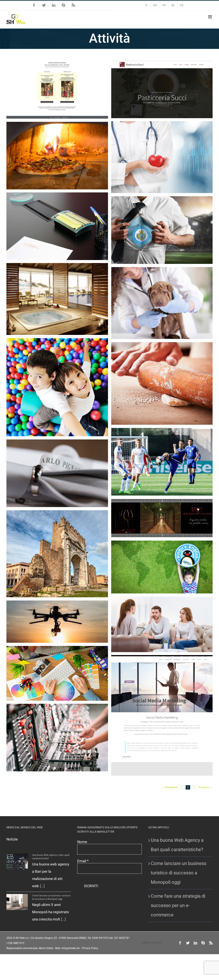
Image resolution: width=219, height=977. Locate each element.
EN (155, 5)
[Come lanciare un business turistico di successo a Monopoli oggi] (17, 902)
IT (146, 5)
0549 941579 (100, 937)
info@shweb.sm (70, 948)
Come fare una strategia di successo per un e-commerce (178, 905)
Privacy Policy (90, 948)
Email (83, 861)
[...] (42, 886)
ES (181, 5)
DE (173, 5)
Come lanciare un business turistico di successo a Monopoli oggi (178, 873)
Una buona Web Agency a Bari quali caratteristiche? (177, 844)
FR (164, 5)
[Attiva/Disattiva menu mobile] (210, 17)
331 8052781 (122, 937)
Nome (82, 842)
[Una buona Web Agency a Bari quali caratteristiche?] (17, 861)
